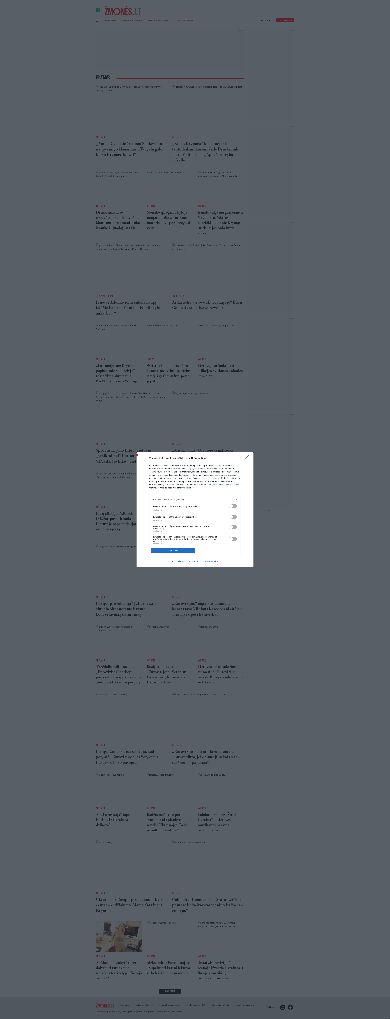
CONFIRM (173, 550)
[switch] (233, 506)
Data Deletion (178, 561)
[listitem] (195, 499)
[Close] (248, 458)
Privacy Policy (211, 561)
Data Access (194, 561)
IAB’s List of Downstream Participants (224, 484)
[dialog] (195, 509)
